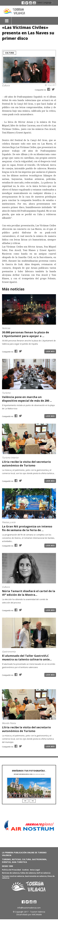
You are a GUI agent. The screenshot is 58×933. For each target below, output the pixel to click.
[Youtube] (34, 2)
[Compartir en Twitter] (53, 89)
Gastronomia (9, 651)
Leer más (50, 351)
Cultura (9, 52)
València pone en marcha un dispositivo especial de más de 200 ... (27, 398)
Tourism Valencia (37, 911)
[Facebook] (23, 2)
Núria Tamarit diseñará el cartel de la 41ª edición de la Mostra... (28, 593)
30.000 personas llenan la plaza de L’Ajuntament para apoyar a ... (25, 334)
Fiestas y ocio (9, 522)
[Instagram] (30, 2)
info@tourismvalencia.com (23, 774)
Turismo (6, 392)
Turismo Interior (10, 457)
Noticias (6, 328)
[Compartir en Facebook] (48, 89)
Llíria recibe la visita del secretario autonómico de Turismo (26, 463)
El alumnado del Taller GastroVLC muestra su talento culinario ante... (27, 657)
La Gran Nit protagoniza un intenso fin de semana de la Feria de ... (27, 528)
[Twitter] (26, 2)
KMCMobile (37, 914)
